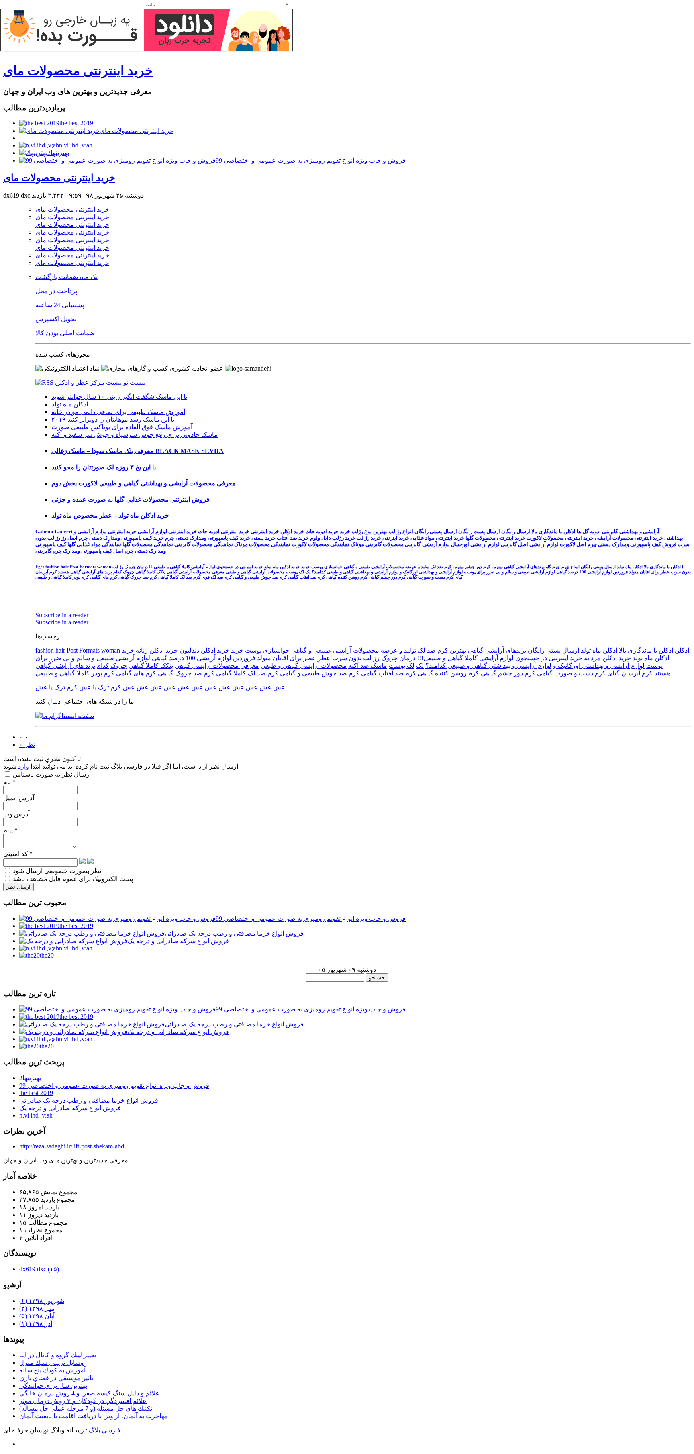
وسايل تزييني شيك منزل (51, 1362)
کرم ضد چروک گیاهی (137, 577)
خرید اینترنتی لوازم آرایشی (167, 531)
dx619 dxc (39, 1269)
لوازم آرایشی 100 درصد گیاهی (584, 571)
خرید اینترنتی (265, 531)
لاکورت (567, 544)
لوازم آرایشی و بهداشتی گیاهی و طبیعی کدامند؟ (355, 571)
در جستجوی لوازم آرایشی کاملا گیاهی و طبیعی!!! (194, 566)
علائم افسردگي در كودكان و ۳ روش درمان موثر (83, 1400)
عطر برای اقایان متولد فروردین (641, 571)
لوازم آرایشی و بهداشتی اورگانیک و (431, 571)
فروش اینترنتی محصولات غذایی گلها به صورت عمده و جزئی (130, 499)
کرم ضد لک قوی (217, 577)
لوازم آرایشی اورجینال (475, 544)
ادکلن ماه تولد (69, 404)
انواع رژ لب (400, 531)
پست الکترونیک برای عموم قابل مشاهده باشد (72, 878)
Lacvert (64, 531)
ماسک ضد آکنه (367, 665)
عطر (324, 658)
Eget (39, 566)
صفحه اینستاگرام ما (68, 715)
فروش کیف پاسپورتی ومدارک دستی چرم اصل (626, 544)
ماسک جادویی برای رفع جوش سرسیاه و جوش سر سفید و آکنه (134, 434)
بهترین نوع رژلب (369, 531)
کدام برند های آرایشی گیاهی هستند (90, 571)
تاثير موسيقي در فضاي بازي (56, 1377)
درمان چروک (136, 566)
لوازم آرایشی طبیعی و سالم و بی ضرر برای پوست (509, 571)
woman (104, 566)
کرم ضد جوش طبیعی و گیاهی (260, 577)
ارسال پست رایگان (479, 531)
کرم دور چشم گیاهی (387, 577)
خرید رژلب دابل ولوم (332, 538)
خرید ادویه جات (322, 531)
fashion (52, 566)
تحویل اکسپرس (55, 319)
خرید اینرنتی (395, 538)
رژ (63, 538)
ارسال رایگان (515, 531)
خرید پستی (263, 538)
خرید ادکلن (292, 531)
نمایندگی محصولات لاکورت (320, 544)
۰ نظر (27, 744)
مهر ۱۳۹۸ (37, 1308)
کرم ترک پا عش (100, 687)
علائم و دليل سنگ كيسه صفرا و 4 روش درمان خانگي (89, 1393)
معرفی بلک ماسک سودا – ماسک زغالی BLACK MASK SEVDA (137, 450)
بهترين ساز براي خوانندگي (53, 1385)
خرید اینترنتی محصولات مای (78, 70)
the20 (47, 955)
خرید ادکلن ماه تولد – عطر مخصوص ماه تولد (110, 515)
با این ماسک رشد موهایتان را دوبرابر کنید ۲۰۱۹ (112, 419)
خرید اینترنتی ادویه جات (223, 531)
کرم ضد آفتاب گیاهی (306, 577)
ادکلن (682, 650)
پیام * (10, 830)
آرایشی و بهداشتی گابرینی (630, 531)
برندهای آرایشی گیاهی (524, 566)
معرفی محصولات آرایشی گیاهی (196, 571)
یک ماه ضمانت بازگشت (66, 276)
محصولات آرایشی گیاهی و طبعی (255, 571)
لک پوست (295, 571)
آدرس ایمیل (18, 798)
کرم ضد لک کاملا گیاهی (179, 577)
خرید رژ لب (369, 538)
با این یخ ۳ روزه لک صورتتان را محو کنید (103, 467)
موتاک (357, 544)
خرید (345, 531)
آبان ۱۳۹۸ (37, 1316)
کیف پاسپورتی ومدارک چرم (82, 551)
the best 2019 (76, 123)
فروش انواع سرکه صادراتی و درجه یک (178, 941)
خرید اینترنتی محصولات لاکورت (560, 538)
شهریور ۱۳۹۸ (41, 1300)
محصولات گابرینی (384, 544)
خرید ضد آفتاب (293, 538)
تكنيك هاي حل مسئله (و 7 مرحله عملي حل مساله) (85, 1408)
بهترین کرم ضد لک (447, 566)
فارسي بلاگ (104, 1430)
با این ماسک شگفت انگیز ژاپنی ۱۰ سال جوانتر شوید (119, 396)
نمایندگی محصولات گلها (147, 544)
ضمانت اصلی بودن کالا (65, 333)
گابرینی (43, 551)
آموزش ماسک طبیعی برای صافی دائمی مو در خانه (118, 411)
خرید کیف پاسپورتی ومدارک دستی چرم (207, 538)
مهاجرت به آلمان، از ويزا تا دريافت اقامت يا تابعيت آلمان (93, 1416)
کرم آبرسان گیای (630, 673)
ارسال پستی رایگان (435, 531)
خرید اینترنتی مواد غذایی (437, 538)
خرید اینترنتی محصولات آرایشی (629, 538)
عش (279, 687)
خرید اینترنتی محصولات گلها (495, 538)
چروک (128, 571)
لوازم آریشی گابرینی (427, 544)
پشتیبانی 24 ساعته (59, 305)
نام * (9, 782)
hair (65, 566)
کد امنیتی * (18, 853)
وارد (23, 766)
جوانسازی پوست (327, 566)
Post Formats (83, 566)
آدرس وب (16, 814)
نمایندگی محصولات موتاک (262, 544)
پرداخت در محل (56, 291)
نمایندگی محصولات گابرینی (203, 544)
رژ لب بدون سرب (356, 658)
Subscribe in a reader (61, 615)
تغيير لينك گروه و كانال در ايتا (57, 1355)
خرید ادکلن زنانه (157, 650)
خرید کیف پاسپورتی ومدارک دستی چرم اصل (115, 538)
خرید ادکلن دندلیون (204, 650)
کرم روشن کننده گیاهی (346, 577)
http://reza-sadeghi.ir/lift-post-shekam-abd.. (73, 1146)
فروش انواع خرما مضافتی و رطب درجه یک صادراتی (234, 933)
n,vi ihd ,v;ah (75, 145)
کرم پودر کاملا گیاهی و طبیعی (62, 577)
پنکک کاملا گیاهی (150, 571)
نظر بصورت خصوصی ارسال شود (56, 870)
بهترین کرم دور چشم (484, 566)
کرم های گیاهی (103, 577)
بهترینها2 (58, 152)
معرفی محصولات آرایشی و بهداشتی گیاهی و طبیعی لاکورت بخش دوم (143, 483)
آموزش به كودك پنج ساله (52, 1370)
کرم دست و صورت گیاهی (430, 577)
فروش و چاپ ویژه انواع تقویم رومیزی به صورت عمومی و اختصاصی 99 (311, 160)
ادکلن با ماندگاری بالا (553, 531)
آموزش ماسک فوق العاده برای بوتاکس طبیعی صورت (121, 427)
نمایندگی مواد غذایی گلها (94, 544)
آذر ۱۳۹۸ (35, 1323)
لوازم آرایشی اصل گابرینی (530, 544)
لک (307, 571)
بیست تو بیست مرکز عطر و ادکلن (100, 382)
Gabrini (44, 531)
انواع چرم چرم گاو (563, 566)
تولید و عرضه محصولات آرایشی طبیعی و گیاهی (386, 566)
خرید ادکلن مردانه (607, 658)
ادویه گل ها (589, 531)
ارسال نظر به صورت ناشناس (51, 774)
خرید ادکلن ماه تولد (282, 566)
